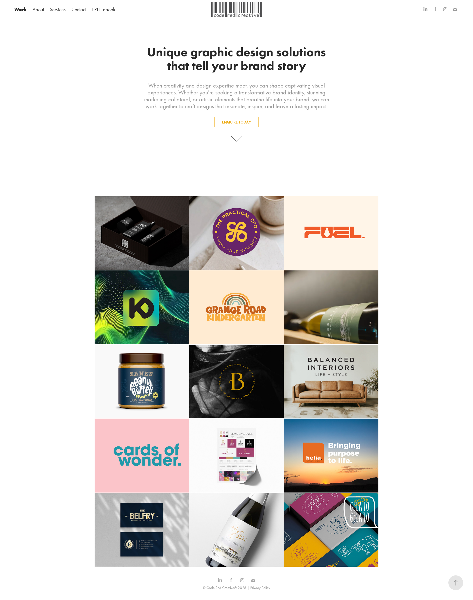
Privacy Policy (260, 587)
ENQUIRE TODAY (236, 122)
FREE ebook (103, 9)
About (38, 9)
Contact (78, 9)
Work (20, 9)
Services (58, 9)
